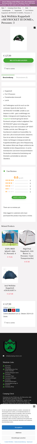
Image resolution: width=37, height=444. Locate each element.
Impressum (29, 442)
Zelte (26, 8)
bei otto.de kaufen (18, 60)
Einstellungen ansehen (19, 438)
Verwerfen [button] (33, 5)
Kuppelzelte (18, 10)
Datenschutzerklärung (20, 442)
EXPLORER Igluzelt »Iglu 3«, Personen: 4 (10, 251)
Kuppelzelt (7, 119)
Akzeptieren (18, 427)
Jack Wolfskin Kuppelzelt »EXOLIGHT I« (10, 288)
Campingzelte (6, 10)
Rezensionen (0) (22, 77)
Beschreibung (8, 77)
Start (2, 8)
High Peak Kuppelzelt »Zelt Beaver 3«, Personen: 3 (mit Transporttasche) (26, 253)
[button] (34, 406)
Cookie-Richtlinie (9, 442)
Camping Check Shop (14, 8)
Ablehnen (18, 432)
